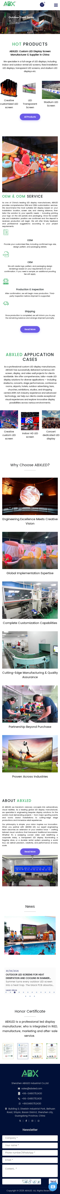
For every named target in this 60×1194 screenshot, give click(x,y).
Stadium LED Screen (30, 104)
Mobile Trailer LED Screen (51, 104)
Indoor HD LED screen (9, 435)
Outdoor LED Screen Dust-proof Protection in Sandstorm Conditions (29, 976)
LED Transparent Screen (9, 104)
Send (53, 1181)
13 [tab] (25, 996)
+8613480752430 (31, 1104)
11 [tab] (49, 992)
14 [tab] (30, 996)
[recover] (52, 1187)
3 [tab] (14, 992)
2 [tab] (10, 992)
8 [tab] (36, 992)
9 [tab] (40, 992)
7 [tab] (32, 992)
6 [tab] (27, 992)
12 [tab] (54, 992)
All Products (30, 117)
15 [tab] (34, 996)
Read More (30, 329)
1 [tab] (6, 992)
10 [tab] (45, 992)
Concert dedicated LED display (30, 435)
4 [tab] (19, 992)
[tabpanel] (30, 955)
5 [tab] (23, 992)
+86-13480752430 (32, 1093)
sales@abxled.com (31, 1088)
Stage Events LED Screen (51, 435)
